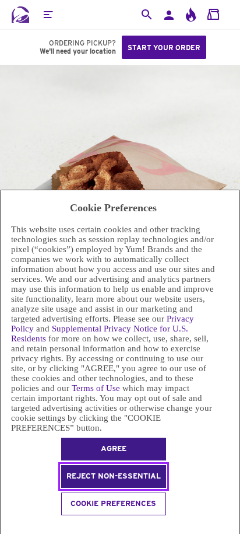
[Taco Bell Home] (20, 14)
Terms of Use (96, 388)
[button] (48, 15)
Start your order (164, 47)
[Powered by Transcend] (5, 526)
